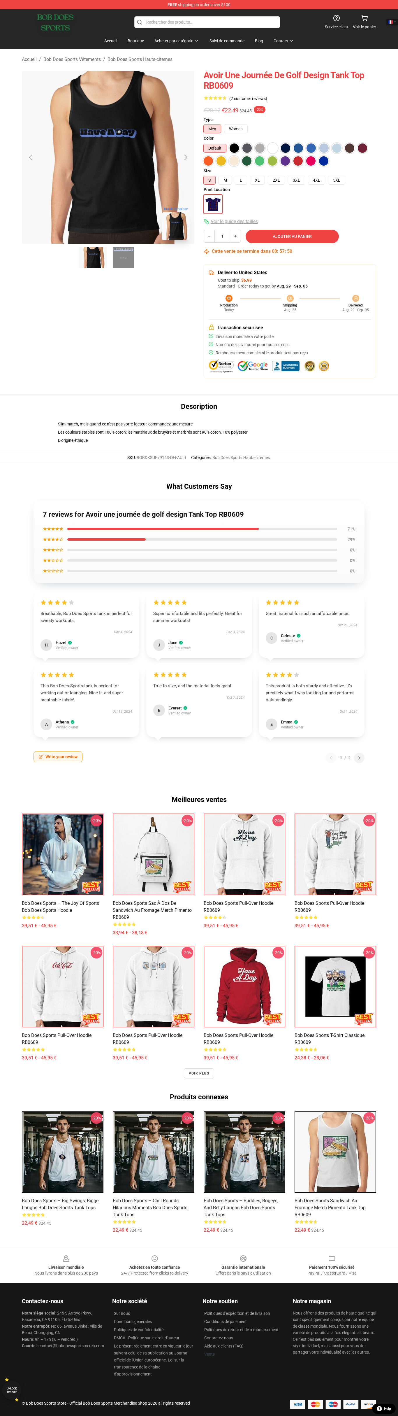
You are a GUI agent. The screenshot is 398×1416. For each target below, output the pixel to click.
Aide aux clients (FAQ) (224, 1346)
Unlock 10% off (12, 1390)
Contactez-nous (218, 1338)
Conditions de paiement (225, 1321)
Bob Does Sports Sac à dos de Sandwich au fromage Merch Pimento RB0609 (152, 910)
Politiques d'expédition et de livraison (237, 1313)
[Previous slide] (31, 157)
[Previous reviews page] (331, 758)
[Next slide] (185, 157)
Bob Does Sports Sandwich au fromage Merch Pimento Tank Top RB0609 (330, 1207)
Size (208, 171)
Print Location (217, 189)
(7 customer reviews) (248, 98)
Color (209, 138)
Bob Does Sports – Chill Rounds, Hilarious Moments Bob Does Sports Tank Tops (150, 1207)
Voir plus (199, 1073)
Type (208, 119)
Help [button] (387, 1409)
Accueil (29, 59)
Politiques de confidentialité (138, 1329)
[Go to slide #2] (123, 257)
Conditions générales (133, 1321)
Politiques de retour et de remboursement (241, 1329)
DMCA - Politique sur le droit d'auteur (146, 1338)
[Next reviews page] (359, 758)
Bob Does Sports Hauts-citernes (140, 59)
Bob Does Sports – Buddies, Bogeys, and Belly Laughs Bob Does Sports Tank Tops (241, 1207)
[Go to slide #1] (93, 257)
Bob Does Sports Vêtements (72, 59)
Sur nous (122, 1313)
